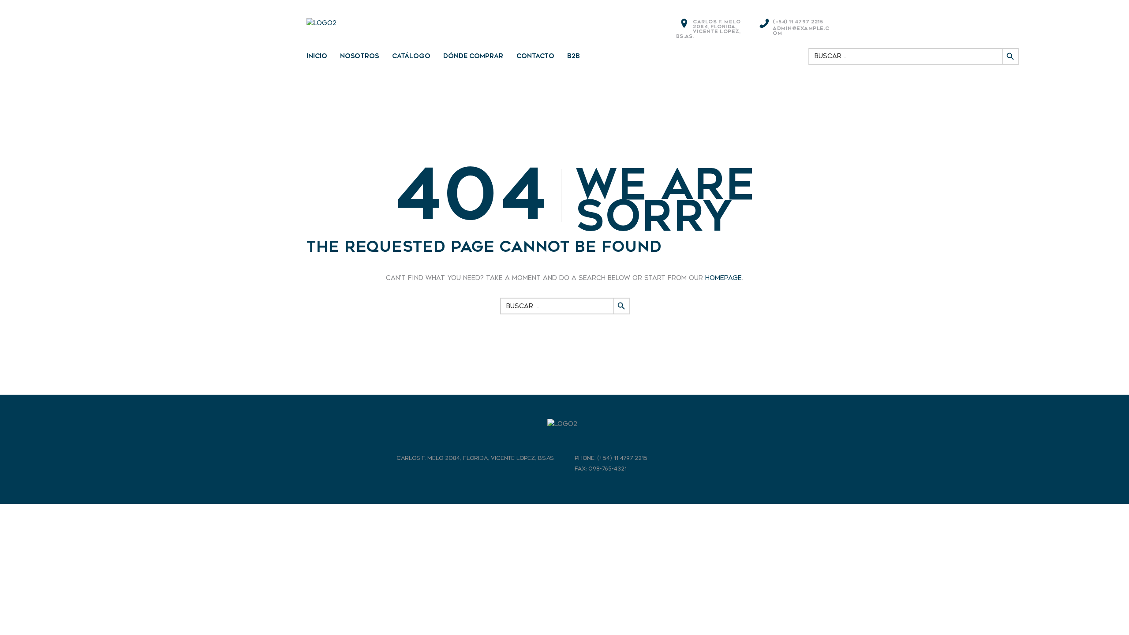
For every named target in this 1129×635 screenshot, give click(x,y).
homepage (723, 278)
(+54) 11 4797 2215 (798, 22)
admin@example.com (801, 31)
